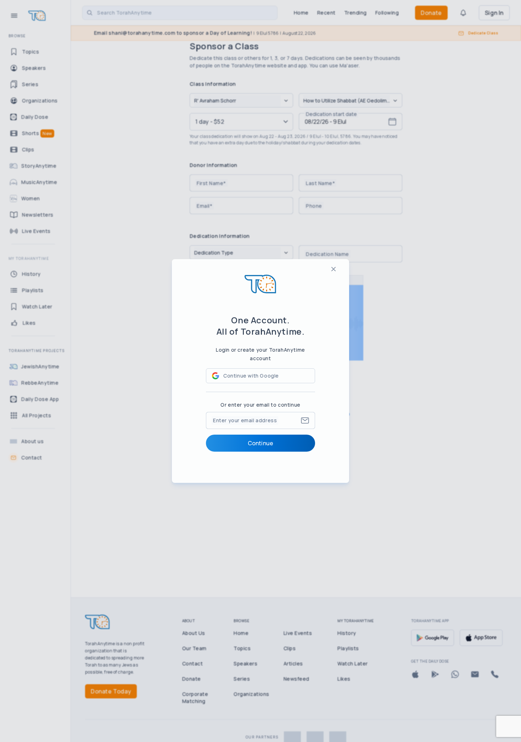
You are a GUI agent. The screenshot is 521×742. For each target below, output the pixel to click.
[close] (333, 269)
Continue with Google (251, 375)
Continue (260, 443)
